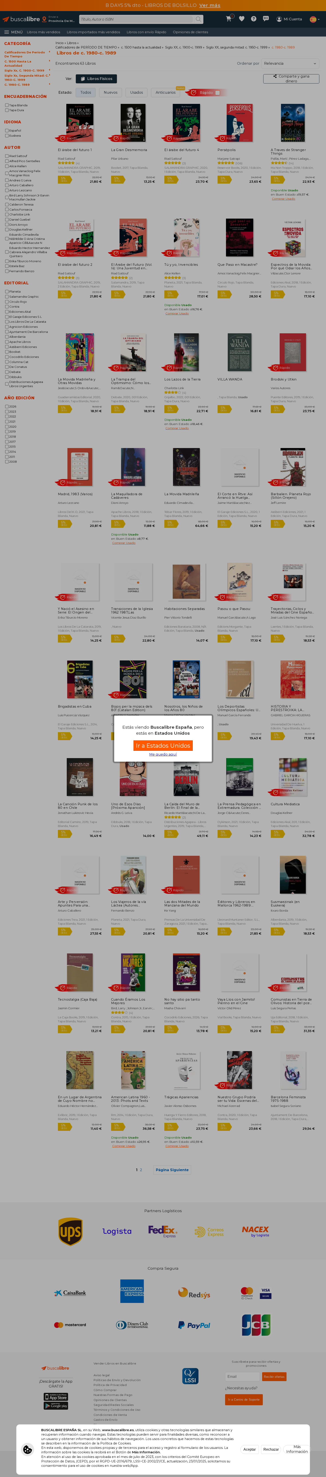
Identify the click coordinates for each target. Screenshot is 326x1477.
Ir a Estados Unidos (163, 745)
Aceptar (250, 1449)
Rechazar (271, 1449)
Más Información (297, 1449)
